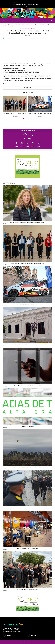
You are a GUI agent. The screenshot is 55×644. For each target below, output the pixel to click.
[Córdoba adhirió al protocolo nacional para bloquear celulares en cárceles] (40, 104)
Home (4, 24)
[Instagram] (28, 6)
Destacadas (10, 24)
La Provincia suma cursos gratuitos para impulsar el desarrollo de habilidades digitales (27, 263)
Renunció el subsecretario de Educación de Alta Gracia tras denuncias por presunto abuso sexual (27, 344)
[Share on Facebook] (26, 87)
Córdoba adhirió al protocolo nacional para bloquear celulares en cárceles (27, 385)
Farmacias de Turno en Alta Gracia (27, 426)
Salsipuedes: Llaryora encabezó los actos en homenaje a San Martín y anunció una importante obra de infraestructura (27, 507)
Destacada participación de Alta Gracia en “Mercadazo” (27, 548)
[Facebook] (26, 6)
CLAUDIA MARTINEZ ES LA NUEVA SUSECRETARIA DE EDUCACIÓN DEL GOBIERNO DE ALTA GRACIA (27, 222)
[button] (14, 2)
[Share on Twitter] (27, 87)
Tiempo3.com (30, 150)
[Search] (51, 20)
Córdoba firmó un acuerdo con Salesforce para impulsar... (26, 4)
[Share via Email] (30, 87)
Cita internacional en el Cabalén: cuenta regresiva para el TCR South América (27, 304)
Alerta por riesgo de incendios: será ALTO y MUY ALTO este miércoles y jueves (27, 467)
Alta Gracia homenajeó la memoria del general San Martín (27, 589)
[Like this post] (24, 87)
